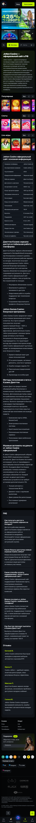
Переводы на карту (8, 761)
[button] (32, 820)
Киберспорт (21, 729)
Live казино (4, 726)
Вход (18, 4)
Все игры (14, 45)
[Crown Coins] (15, 105)
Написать (8, 745)
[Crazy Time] (15, 144)
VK (5, 765)
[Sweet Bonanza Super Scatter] (26, 125)
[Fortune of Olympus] (15, 125)
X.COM (22, 765)
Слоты (25, 45)
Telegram (13, 765)
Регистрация (28, 4)
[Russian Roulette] (26, 144)
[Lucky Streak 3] (5, 105)
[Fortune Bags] (26, 105)
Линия (19, 726)
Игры (3, 724)
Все (24, 96)
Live (19, 724)
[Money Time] (5, 144)
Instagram (7, 770)
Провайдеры (5, 729)
